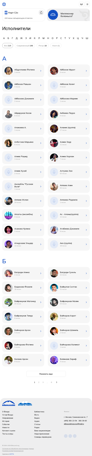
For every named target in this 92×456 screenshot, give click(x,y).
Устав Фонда (7, 415)
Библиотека (39, 412)
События (5, 424)
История (5, 421)
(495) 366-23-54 (70, 421)
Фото (36, 415)
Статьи (37, 424)
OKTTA (12, 454)
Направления (7, 418)
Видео (37, 418)
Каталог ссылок (8, 431)
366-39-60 (82, 421)
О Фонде (5, 412)
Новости (5, 427)
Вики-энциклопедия (42, 431)
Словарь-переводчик (42, 437)
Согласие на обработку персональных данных (18, 448)
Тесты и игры (7, 434)
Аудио (36, 421)
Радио (36, 427)
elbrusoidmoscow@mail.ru (74, 424)
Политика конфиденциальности (12, 451)
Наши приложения (41, 434)
